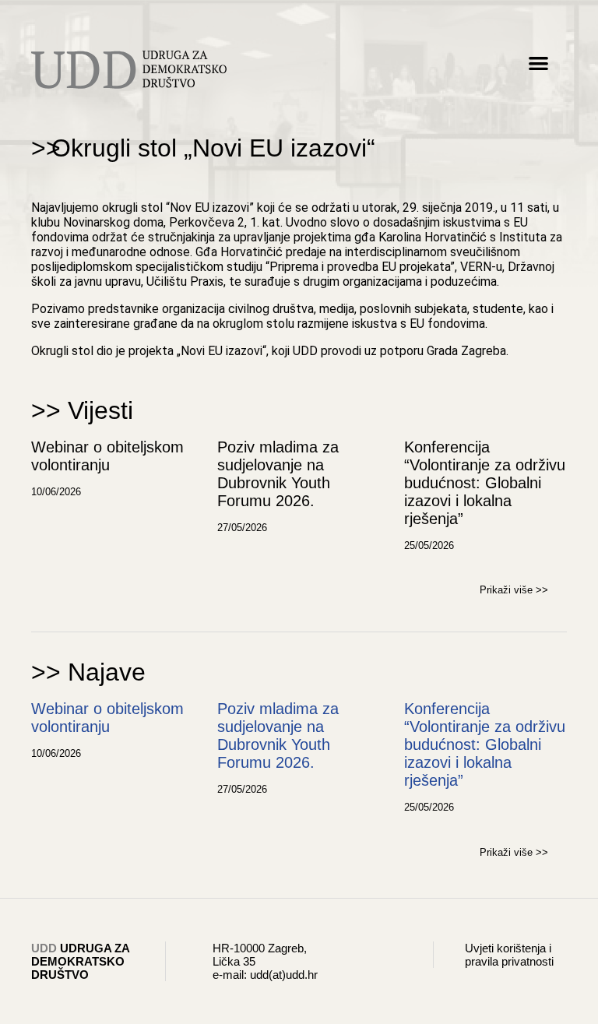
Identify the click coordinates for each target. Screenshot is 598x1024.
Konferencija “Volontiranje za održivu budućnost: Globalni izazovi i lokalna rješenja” (484, 482)
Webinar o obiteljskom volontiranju (107, 455)
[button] (538, 63)
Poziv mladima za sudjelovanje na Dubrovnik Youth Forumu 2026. (278, 473)
